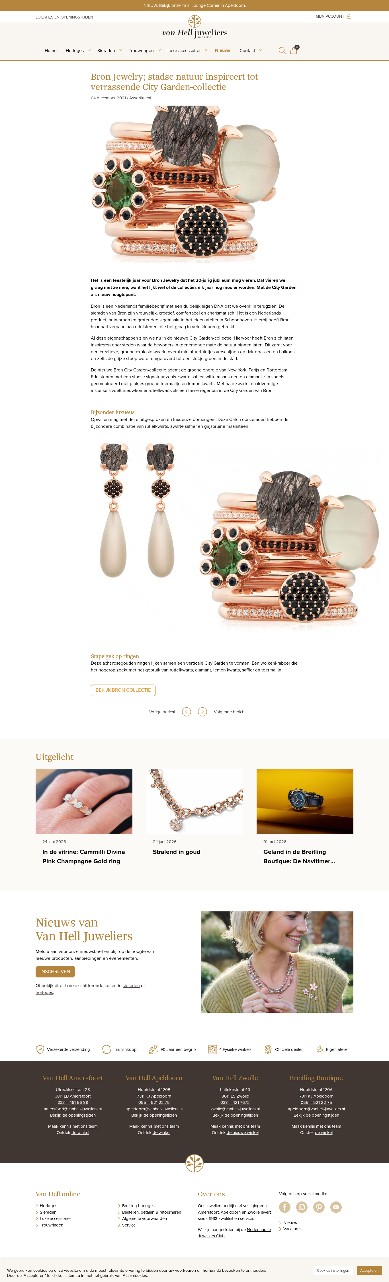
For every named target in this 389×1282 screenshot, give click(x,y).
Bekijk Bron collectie (123, 690)
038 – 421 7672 (235, 1102)
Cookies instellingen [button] (333, 1270)
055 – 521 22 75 (154, 1102)
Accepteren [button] (369, 1270)
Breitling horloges (138, 1206)
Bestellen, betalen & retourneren (151, 1212)
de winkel (80, 1132)
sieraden (131, 985)
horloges (44, 992)
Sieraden (106, 50)
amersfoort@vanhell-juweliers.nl (73, 1109)
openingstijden (82, 1115)
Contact (247, 50)
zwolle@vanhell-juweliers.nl (235, 1109)
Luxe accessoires (184, 50)
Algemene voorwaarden (144, 1218)
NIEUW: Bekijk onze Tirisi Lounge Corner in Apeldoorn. (195, 5)
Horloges (75, 50)
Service (129, 1225)
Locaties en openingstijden (64, 17)
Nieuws (222, 50)
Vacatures (292, 1229)
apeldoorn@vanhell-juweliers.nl (154, 1109)
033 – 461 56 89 (73, 1102)
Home (51, 50)
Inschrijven (55, 971)
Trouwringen (141, 50)
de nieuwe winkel (243, 1132)
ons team (89, 1126)
